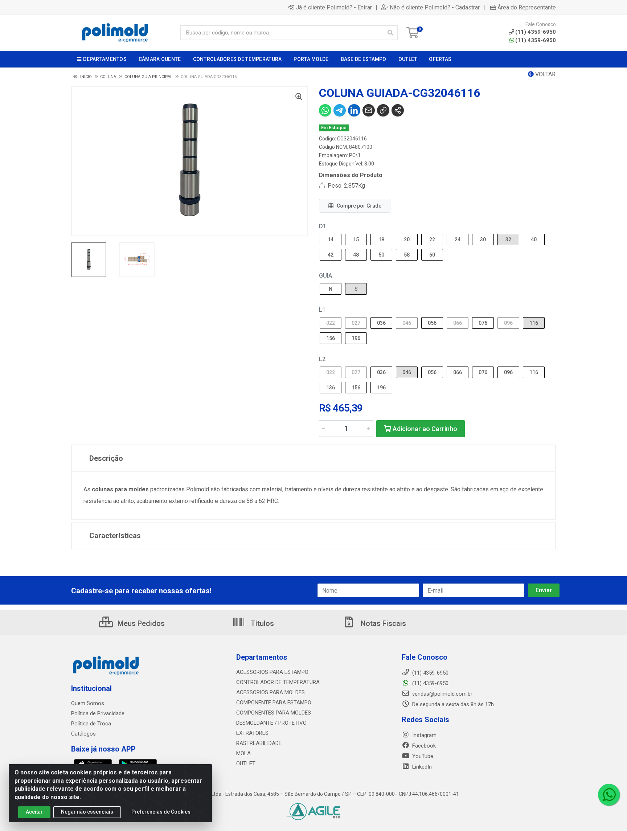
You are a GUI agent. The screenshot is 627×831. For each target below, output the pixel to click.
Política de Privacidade (97, 713)
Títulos (261, 623)
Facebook (423, 745)
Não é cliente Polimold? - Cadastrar (435, 7)
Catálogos (83, 733)
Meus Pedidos (140, 623)
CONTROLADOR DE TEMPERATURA (278, 682)
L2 (322, 359)
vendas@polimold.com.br (441, 694)
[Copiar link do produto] (383, 110)
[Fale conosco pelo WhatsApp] (609, 795)
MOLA (243, 753)
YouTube (422, 756)
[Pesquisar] (390, 32)
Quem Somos (87, 703)
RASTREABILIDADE (259, 743)
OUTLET (245, 763)
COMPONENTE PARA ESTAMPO (273, 702)
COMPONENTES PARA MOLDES (273, 712)
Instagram (424, 735)
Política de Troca (91, 723)
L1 (322, 309)
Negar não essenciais (87, 812)
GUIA (325, 275)
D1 (322, 226)
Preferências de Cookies (160, 812)
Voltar (545, 74)
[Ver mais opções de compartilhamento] (398, 110)
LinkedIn (421, 767)
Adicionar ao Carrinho (424, 429)
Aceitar (34, 812)
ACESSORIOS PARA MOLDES (270, 692)
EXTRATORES (252, 733)
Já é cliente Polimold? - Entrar (334, 7)
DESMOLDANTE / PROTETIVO (271, 723)
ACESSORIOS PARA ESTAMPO (272, 672)
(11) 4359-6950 (535, 40)
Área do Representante (526, 7)
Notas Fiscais (382, 623)
